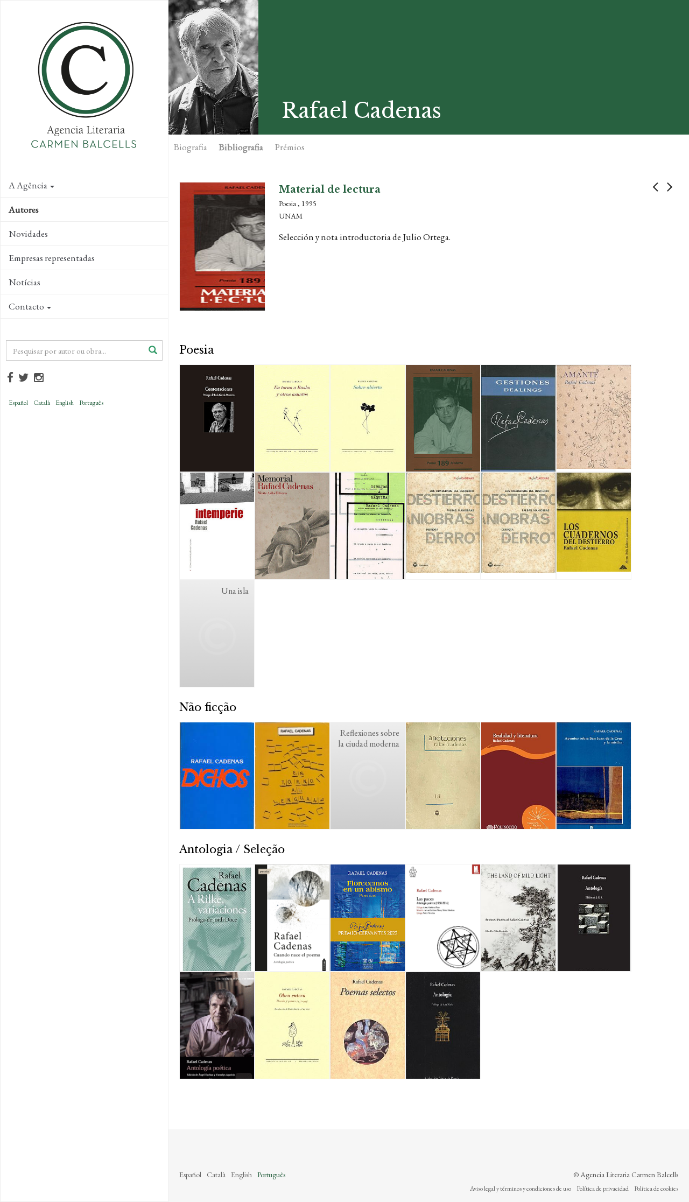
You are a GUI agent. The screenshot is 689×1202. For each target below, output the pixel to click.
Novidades (28, 234)
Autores (24, 209)
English (64, 402)
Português (91, 402)
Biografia (190, 147)
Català (41, 402)
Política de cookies (656, 1188)
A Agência (28, 185)
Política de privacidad (602, 1188)
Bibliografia (241, 147)
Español (18, 402)
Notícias (24, 282)
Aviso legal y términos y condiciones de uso (520, 1188)
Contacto (26, 306)
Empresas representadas (52, 258)
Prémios (290, 147)
